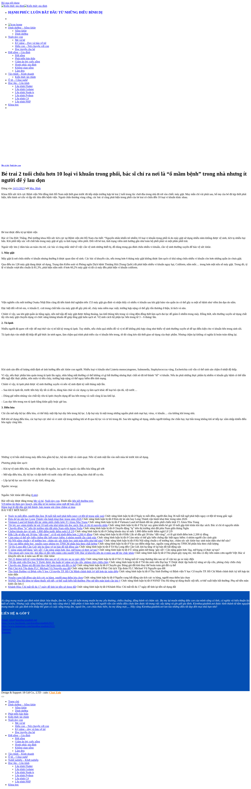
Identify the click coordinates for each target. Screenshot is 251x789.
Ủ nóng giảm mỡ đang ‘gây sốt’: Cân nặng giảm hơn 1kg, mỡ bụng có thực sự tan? (53, 549)
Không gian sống (24, 67)
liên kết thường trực (82, 500)
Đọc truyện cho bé (25, 49)
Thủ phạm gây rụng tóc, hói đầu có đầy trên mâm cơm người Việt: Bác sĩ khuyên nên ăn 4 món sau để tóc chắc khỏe (71, 552)
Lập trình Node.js (24, 92)
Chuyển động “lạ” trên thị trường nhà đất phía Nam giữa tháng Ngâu (45, 528)
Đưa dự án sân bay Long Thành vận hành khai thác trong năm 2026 (45, 519)
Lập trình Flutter (24, 86)
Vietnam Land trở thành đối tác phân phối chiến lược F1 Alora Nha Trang (48, 522)
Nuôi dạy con (15, 36)
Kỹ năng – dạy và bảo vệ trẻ (30, 729)
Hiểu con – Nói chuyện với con (32, 46)
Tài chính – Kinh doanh (21, 73)
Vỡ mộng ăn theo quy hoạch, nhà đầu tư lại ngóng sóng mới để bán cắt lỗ (41, 503)
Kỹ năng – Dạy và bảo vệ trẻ (30, 43)
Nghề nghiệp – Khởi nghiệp (23, 760)
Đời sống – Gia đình (19, 52)
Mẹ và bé (20, 40)
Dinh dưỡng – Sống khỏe (22, 27)
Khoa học (13, 104)
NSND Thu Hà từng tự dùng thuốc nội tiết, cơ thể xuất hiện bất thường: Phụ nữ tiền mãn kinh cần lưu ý (64, 580)
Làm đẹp (20, 70)
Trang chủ (13, 701)
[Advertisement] (125, 136)
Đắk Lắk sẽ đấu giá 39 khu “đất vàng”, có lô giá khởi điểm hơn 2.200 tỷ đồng (50, 534)
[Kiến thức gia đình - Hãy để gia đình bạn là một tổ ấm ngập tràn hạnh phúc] (24, 5)
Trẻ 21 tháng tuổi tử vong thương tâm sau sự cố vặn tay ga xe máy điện (46, 559)
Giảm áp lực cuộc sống (27, 61)
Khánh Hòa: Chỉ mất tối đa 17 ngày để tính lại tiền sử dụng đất (42, 586)
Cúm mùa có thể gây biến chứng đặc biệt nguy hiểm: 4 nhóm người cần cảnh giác (52, 537)
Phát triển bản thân (25, 58)
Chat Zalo (55, 692)
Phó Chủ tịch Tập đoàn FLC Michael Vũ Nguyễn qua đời (39, 568)
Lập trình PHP (23, 101)
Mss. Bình (35, 188)
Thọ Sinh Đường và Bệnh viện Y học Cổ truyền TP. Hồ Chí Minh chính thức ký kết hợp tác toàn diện (63, 571)
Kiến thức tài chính (25, 76)
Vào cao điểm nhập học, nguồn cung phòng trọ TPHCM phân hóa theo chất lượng (52, 543)
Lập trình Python (24, 95)
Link (34, 495)
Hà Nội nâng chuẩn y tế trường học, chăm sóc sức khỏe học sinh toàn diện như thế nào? (55, 540)
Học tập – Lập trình (18, 83)
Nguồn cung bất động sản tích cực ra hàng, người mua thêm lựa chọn (45, 577)
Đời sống (20, 55)
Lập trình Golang (24, 89)
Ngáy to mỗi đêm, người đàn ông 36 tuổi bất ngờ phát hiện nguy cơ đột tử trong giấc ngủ (56, 515)
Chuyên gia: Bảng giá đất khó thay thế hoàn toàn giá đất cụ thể (42, 565)
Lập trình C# (22, 98)
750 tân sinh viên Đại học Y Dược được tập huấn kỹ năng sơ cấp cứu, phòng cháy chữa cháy (58, 562)
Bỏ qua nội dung (10, 2)
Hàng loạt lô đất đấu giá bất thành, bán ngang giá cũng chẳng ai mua (38, 507)
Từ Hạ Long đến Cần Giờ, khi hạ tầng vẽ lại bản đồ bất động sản (43, 546)
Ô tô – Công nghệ (18, 80)
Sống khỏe (21, 30)
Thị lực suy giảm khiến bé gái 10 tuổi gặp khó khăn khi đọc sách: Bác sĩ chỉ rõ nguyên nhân (58, 525)
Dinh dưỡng (21, 33)
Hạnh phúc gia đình (25, 64)
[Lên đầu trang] (2, 696)
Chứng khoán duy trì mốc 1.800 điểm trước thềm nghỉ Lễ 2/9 (41, 531)
